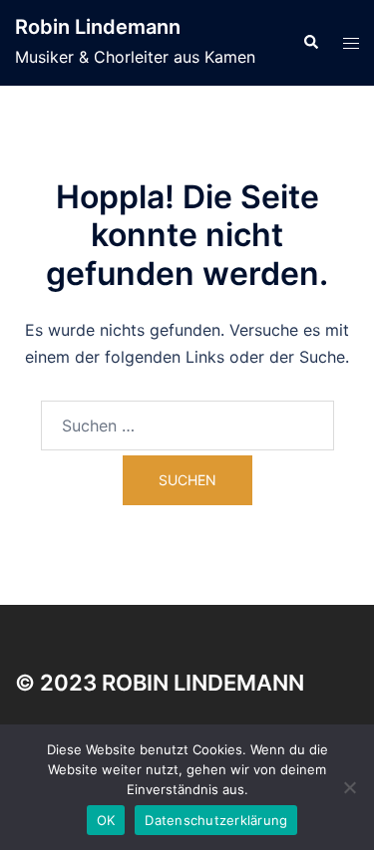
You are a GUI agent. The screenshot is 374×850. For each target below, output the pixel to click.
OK (106, 820)
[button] (310, 43)
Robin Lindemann (98, 27)
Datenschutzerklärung (216, 820)
